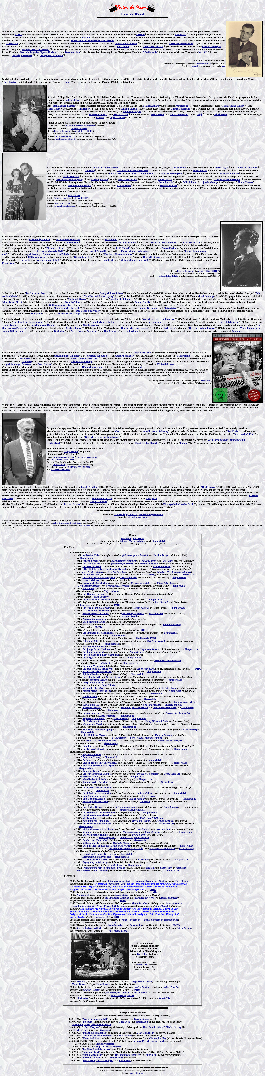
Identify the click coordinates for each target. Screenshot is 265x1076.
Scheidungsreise (91, 704)
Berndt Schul (75, 523)
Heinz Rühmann (128, 577)
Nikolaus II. (163, 572)
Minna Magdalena (92, 1055)
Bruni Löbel (142, 1021)
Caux (118, 431)
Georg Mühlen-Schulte (111, 293)
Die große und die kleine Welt (98, 668)
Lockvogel (88, 657)
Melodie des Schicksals (94, 779)
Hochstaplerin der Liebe (95, 801)
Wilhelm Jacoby (148, 561)
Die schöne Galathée (147, 774)
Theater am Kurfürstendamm (132, 170)
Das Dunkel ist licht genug (69, 179)
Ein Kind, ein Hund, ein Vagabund (101, 655)
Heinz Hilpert (83, 108)
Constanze (145, 801)
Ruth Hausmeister (179, 114)
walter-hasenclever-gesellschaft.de (161, 919)
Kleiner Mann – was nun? (96, 613)
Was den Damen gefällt (95, 1019)
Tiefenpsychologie (104, 1043)
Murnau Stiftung (173, 704)
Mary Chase (53, 108)
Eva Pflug (27, 361)
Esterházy (105, 1030)
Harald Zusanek (115, 1057)
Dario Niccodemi (131, 832)
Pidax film (205, 381)
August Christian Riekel (178, 713)
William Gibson (129, 108)
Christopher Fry (99, 179)
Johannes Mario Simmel (162, 848)
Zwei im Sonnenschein (94, 619)
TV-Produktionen (166, 364)
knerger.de (151, 498)
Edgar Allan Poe (165, 583)
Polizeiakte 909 (90, 641)
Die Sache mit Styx (35, 293)
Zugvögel (87, 760)
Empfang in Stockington (108, 1046)
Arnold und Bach (162, 566)
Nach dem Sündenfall (79, 185)
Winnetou (92, 331)
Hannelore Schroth (89, 776)
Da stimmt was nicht (93, 652)
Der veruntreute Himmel (95, 834)
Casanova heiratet (92, 713)
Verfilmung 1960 (81, 1024)
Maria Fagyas (222, 167)
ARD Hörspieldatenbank (89, 367)
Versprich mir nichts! (48, 260)
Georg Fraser (168, 782)
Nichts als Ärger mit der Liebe (98, 829)
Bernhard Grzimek (141, 821)
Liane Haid (85, 605)
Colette (100, 117)
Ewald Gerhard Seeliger (169, 740)
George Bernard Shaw (51, 55)
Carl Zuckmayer (192, 242)
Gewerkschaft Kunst (244, 434)
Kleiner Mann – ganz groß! (134, 260)
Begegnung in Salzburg (95, 862)
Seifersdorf (180, 34)
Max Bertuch (161, 602)
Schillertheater (71, 176)
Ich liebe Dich (90, 696)
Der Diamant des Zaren (95, 594)
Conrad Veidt (169, 248)
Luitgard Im (136, 925)
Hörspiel (139, 14)
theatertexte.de (79, 128)
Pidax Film (142, 965)
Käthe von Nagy (36, 257)
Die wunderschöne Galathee (97, 774)
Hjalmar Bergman (147, 308)
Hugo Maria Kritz (146, 668)
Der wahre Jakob (92, 566)
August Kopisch (78, 906)
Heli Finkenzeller (151, 704)
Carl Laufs (167, 561)
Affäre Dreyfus (91, 1027)
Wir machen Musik (93, 724)
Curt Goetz (115, 173)
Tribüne (66, 82)
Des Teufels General (228, 322)
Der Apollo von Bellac (94, 1032)
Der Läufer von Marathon (96, 599)
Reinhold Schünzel (181, 572)
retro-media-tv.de (101, 917)
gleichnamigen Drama (43, 325)
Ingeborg (87, 1021)
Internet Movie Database (133, 541)
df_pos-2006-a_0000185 (208, 271)
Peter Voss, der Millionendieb (101, 740)
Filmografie (127, 14)
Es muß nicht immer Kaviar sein (126, 848)
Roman (140, 613)
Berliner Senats (72, 504)
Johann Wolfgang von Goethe (151, 881)
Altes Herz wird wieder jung (98, 296)
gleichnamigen (128, 613)
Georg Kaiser (23, 358)
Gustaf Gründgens (211, 46)
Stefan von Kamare (149, 649)
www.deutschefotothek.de (64, 139)
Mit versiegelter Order (94, 688)
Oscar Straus (44, 364)
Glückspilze (82, 998)
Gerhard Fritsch (141, 1041)
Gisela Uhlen (103, 886)
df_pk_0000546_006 (84, 131)
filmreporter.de (130, 663)
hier (223, 66)
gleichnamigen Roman (38, 254)
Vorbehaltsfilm (121, 718)
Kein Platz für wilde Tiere (96, 821)
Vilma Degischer (107, 837)
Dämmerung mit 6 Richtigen (98, 1060)
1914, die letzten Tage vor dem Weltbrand (104, 569)
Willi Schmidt (190, 182)
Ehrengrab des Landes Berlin (178, 504)
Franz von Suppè (173, 774)
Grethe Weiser (24, 260)
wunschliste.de (141, 837)
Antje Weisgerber (142, 352)
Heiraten (80, 981)
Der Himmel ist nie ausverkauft (99, 812)
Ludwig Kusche (170, 987)
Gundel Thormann (180, 108)
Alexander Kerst (117, 884)
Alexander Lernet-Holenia (167, 660)
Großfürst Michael (117, 572)
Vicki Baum (220, 114)
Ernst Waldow (178, 167)
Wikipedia (36, 313)
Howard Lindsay (98, 114)
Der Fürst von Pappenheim (27, 322)
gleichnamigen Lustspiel (123, 561)
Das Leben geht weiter (88, 310)
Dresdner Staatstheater (181, 43)
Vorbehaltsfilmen (77, 299)
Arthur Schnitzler (124, 355)
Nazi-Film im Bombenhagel (68, 314)
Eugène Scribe (141, 1019)
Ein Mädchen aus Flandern (97, 823)
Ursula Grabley (89, 487)
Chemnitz (87, 37)
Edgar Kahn (8, 263)
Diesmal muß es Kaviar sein (96, 856)
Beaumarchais (72, 52)
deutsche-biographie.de (151, 514)
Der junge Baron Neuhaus (118, 254)
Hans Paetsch (103, 984)
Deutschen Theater (153, 46)
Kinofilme (236, 331)
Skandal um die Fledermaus (97, 671)
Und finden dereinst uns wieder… (100, 762)
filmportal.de (159, 541)
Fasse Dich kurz (91, 580)
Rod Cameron (111, 331)
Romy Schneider (153, 832)
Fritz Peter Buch (167, 688)
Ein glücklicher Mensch (67, 308)
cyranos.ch (193, 66)
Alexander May (139, 903)
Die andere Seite (54, 248)
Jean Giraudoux (116, 925)
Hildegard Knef (72, 100)
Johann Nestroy (174, 903)
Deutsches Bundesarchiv (63, 457)
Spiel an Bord (90, 674)
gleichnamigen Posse (39, 239)
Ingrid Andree (117, 117)
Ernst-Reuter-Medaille (147, 443)
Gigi (199, 114)
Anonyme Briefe (90, 771)
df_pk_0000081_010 (84, 198)
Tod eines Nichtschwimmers (97, 1035)
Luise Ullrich (108, 260)
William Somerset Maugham (80, 125)
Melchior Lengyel (156, 641)
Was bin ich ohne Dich (94, 646)
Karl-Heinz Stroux (127, 179)
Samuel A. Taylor (132, 111)
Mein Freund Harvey (233, 105)
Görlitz (18, 34)
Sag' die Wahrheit (92, 754)
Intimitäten (171, 308)
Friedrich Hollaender (114, 906)
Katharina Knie (127, 242)
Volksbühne (123, 46)
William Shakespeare (172, 173)
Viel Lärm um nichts (142, 173)
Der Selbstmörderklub (89, 585)
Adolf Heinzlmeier (61, 523)
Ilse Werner (74, 195)
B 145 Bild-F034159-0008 (63, 460)
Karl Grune (73, 242)
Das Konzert (143, 829)
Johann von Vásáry (90, 757)
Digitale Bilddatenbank (87, 457)
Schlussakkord (74, 328)
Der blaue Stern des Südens (97, 787)
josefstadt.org (210, 182)
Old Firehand (132, 331)
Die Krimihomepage (81, 361)
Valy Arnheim (111, 591)
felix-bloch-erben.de (101, 1024)
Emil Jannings (206, 296)
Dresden (140, 34)
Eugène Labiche (141, 987)
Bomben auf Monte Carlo (96, 840)
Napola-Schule (73, 302)
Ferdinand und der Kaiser (96, 1049)
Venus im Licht (91, 1038)
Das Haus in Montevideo (202, 328)
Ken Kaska (125, 1060)
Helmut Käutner (168, 185)
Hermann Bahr (163, 829)
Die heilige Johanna (22, 55)
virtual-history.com (137, 517)
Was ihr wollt (150, 52)
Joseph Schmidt (97, 251)
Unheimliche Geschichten (96, 583)
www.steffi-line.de (135, 1073)
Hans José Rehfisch (153, 1027)
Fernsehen (138, 538)
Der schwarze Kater (141, 583)
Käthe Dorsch (165, 179)
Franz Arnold (136, 652)
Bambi (183, 443)
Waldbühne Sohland (126, 43)
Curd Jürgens (90, 325)
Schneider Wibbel (92, 707)
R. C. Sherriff (123, 248)
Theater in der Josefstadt (227, 179)
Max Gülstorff (101, 596)
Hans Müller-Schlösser (68, 239)
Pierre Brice (76, 331)
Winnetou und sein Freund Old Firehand (104, 868)
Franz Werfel (138, 834)
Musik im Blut (90, 818)
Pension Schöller (91, 561)
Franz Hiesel (157, 1041)
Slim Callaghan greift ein (84, 358)
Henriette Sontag (152, 257)
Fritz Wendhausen (229, 173)
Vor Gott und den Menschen (97, 815)
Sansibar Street (91, 1052)
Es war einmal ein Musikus (135, 251)
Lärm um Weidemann (94, 666)
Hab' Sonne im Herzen (94, 796)
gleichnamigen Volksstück (163, 242)
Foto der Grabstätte (102, 498)
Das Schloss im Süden (94, 621)
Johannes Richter (172, 624)
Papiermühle (183, 355)
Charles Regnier (91, 990)
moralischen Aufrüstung (155, 431)
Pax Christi (233, 431)
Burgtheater (10, 82)
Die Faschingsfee (91, 563)
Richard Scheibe (98, 501)
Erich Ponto (12, 43)
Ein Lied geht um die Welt (49, 251)
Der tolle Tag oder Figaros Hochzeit (38, 52)
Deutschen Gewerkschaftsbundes (102, 437)
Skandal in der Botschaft (95, 782)
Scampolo (88, 832)
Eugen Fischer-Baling (92, 572)
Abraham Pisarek (63, 136)
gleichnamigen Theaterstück (134, 707)
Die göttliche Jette (83, 257)
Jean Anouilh (166, 182)
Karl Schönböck (107, 715)
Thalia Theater (245, 182)
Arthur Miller (124, 185)
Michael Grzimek (164, 821)
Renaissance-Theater (64, 105)
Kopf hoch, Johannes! (122, 299)
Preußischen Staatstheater (35, 49)
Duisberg (90, 170)
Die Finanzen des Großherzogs (98, 632)
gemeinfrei (85, 525)
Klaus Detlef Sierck (12, 302)
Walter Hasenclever (130, 919)
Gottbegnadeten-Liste (60, 305)
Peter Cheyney (184, 928)
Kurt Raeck (181, 105)
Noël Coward (200, 170)
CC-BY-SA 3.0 (59, 464)
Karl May (59, 331)
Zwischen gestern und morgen (159, 319)
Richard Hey (125, 1035)
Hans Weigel (161, 906)
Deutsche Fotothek (62, 131)
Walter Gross (157, 114)
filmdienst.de (142, 638)
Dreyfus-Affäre (81, 1030)
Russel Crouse (120, 114)
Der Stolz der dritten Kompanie (99, 577)
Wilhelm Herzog (172, 1027)
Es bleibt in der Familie (106, 167)
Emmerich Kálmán (148, 563)
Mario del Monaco (122, 843)
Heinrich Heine (95, 906)
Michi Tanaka (208, 487)
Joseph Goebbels (143, 302)
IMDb (117, 605)
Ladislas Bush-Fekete (247, 167)
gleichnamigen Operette (18, 364)
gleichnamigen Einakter (66, 355)
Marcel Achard (151, 105)
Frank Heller (170, 632)
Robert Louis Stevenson (118, 585)
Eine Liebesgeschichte (103, 322)
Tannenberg (89, 588)
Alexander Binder (203, 64)
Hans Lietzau (181, 881)
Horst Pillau (165, 998)
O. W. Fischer (186, 848)
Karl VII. (203, 52)
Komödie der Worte (97, 355)
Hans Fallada (62, 254)
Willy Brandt (71, 451)
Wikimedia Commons (60, 469)
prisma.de (139, 809)
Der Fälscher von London (134, 328)
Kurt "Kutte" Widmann (152, 818)
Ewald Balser (119, 738)
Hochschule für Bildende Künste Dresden (92, 40)
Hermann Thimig (129, 616)
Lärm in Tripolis (91, 1057)
